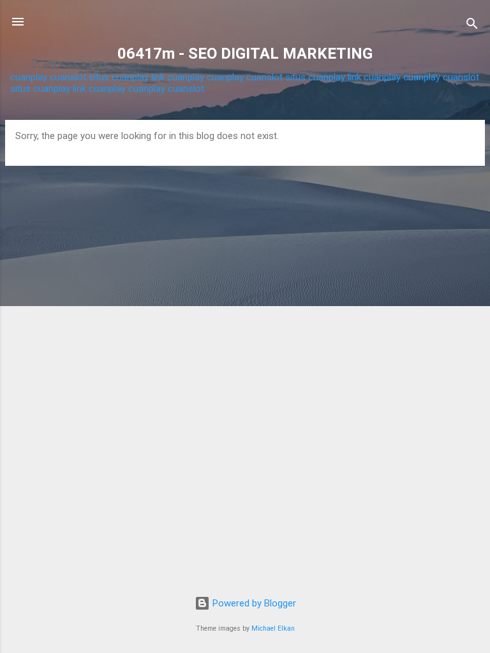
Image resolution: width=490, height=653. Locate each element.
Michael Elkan (273, 628)
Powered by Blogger (253, 603)
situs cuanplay (119, 77)
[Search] (472, 25)
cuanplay (28, 77)
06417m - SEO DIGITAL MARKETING (245, 53)
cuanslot (68, 77)
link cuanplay (177, 77)
